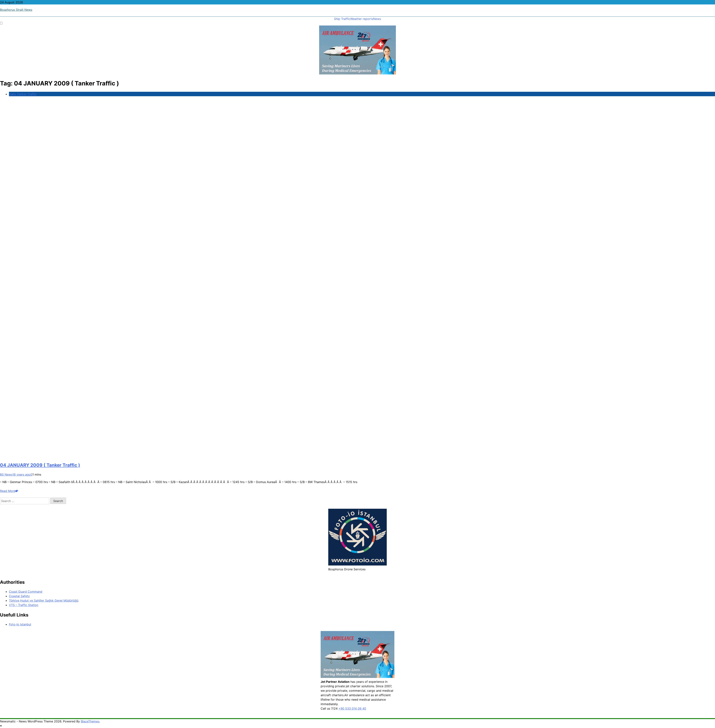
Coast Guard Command (25, 591)
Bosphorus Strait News (16, 10)
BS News (6, 474)
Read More (7, 491)
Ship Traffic (342, 19)
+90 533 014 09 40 (352, 708)
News (377, 19)
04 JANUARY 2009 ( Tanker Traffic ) (40, 465)
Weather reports (361, 19)
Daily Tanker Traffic (22, 94)
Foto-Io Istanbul (20, 624)
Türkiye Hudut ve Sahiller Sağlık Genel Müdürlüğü (43, 600)
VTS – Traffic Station (23, 605)
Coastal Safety (19, 596)
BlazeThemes (90, 721)
